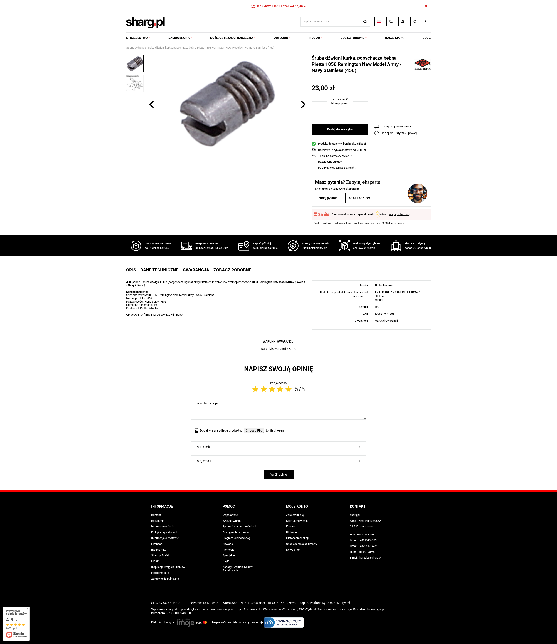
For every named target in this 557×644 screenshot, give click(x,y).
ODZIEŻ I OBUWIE (352, 38)
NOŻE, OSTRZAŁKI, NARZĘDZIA (231, 38)
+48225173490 (366, 552)
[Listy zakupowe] (414, 21)
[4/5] (280, 389)
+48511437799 (366, 534)
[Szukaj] (365, 22)
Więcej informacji (399, 214)
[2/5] (264, 389)
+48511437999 (367, 540)
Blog (427, 38)
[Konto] (402, 21)
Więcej (378, 299)
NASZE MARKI (394, 38)
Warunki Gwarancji (386, 320)
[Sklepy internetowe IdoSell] (403, 632)
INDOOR (314, 38)
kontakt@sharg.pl (370, 557)
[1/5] (255, 389)
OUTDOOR (281, 38)
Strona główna (135, 47)
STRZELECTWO (137, 38)
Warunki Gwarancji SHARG (278, 348)
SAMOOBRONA (179, 38)
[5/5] (288, 389)
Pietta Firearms (383, 285)
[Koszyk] (426, 21)
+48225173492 (367, 546)
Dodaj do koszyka (340, 129)
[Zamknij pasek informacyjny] (426, 6)
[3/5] (272, 389)
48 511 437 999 (359, 198)
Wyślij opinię (278, 474)
